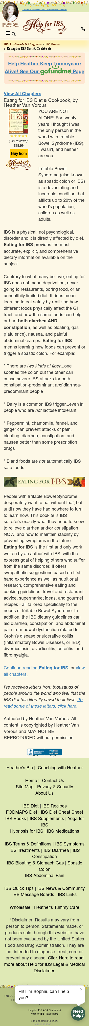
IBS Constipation (56, 853)
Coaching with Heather (60, 767)
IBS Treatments (24, 850)
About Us (44, 792)
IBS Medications (63, 830)
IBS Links (67, 894)
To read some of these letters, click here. (43, 702)
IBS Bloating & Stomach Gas (35, 862)
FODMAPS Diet (21, 811)
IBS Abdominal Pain (44, 875)
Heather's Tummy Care (56, 907)
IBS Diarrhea (56, 850)
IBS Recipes (54, 805)
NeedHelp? (78, 1013)
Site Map (24, 786)
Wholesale (20, 907)
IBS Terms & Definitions (28, 843)
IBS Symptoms (70, 843)
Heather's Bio (19, 767)
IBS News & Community (61, 888)
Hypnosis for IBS (26, 830)
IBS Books (52, 44)
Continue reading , (36, 667)
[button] (83, 28)
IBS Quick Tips (19, 888)
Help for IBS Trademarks (44, 1013)
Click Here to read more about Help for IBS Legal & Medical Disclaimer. (44, 963)
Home (31, 780)
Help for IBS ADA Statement (44, 1010)
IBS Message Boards (33, 894)
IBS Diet (30, 805)
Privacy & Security (55, 786)
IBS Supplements (47, 818)
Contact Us (53, 780)
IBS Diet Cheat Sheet (62, 811)
